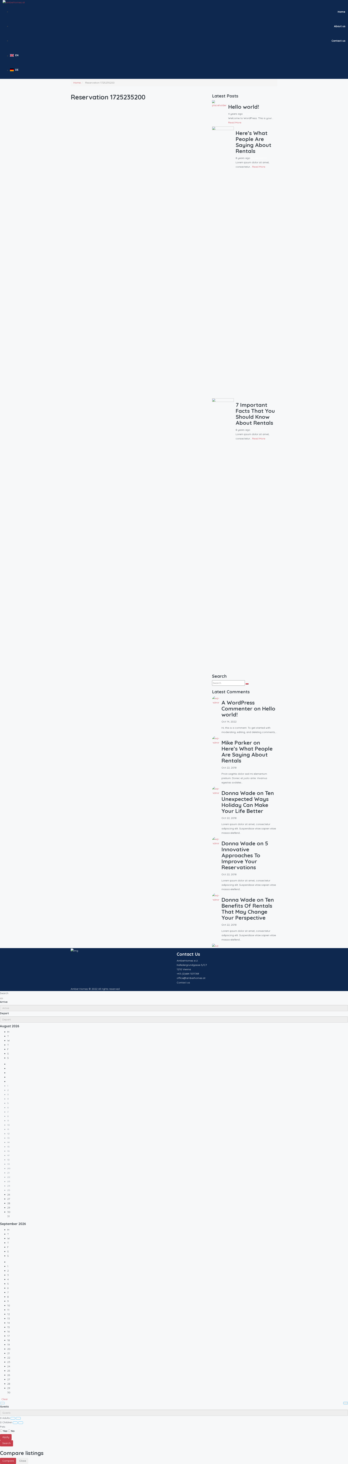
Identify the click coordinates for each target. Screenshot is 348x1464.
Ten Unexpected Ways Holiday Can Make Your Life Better (247, 802)
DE (16, 69)
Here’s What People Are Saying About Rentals (253, 142)
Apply (5, 1437)
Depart (4, 1013)
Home (341, 11)
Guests (4, 1406)
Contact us (338, 40)
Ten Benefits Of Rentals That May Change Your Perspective (247, 908)
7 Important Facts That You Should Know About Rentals (255, 413)
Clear (4, 1399)
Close (22, 1460)
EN (16, 55)
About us (339, 26)
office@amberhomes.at (191, 978)
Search (6, 1443)
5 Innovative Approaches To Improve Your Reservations (244, 855)
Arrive (4, 1002)
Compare (8, 1460)
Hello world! (243, 106)
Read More (234, 122)
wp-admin (253, 113)
